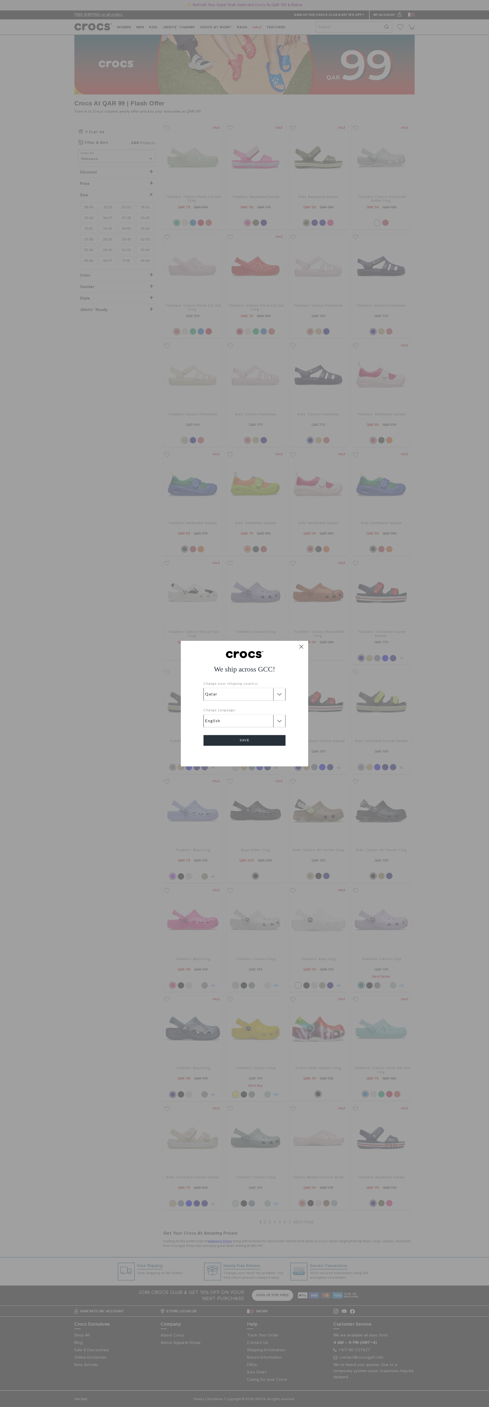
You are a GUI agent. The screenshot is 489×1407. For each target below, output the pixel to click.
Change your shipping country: (231, 684)
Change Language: (219, 710)
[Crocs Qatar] (244, 654)
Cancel (245, 754)
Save (245, 740)
